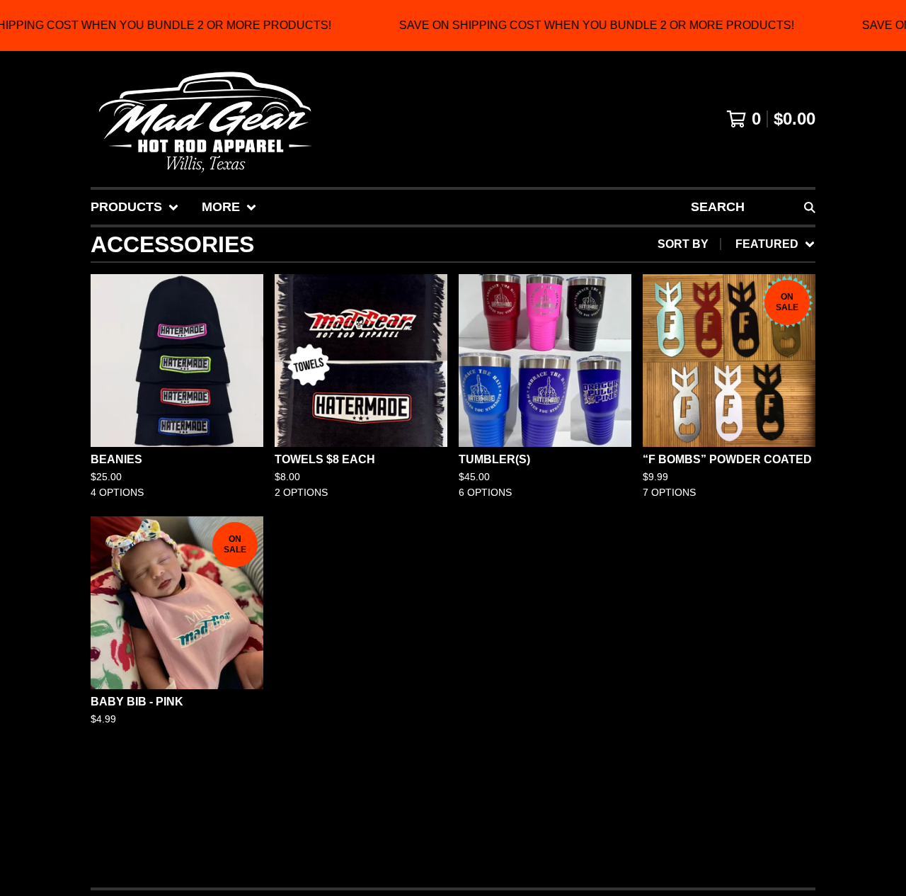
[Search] (809, 207)
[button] (453, 25)
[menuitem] (135, 207)
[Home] (205, 119)
